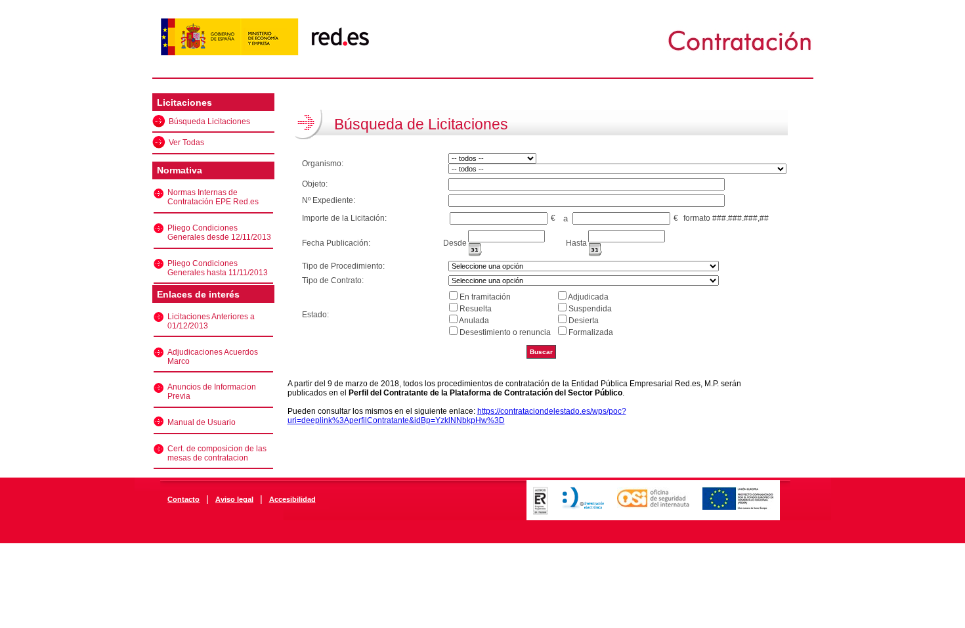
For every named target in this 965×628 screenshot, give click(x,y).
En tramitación (485, 297)
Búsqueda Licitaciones (209, 121)
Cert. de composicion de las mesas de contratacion (217, 453)
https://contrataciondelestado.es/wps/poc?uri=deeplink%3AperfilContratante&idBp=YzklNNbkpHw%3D (457, 416)
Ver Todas (186, 142)
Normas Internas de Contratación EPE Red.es (213, 197)
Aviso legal (234, 499)
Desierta (583, 320)
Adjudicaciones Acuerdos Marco (212, 357)
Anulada (474, 320)
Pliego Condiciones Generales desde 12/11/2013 (219, 232)
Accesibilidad (292, 499)
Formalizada (590, 332)
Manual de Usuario (201, 422)
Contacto (183, 499)
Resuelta (476, 308)
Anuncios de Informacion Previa (211, 391)
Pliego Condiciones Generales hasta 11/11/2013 (217, 268)
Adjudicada (588, 297)
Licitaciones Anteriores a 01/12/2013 (211, 321)
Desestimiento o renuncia (505, 332)
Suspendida (590, 308)
